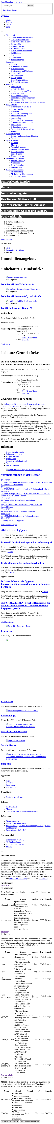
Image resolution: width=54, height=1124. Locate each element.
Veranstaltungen (12, 821)
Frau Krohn (27, 338)
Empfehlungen (8, 715)
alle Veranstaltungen (9, 525)
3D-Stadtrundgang (13, 842)
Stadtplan (9, 463)
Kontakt (9, 783)
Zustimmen (8, 888)
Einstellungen (7, 883)
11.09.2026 (5, 514)
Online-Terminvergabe (15, 452)
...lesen (10, 552)
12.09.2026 (5, 518)
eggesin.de (5, 16)
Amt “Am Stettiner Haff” (16, 844)
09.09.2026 (5, 509)
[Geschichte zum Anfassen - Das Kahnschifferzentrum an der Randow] (27, 727)
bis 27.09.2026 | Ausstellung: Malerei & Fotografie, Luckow (25, 489)
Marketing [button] (5, 932)
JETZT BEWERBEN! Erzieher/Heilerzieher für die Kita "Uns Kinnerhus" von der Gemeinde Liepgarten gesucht (25, 606)
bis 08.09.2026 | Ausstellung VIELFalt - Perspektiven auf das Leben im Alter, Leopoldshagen (25, 494)
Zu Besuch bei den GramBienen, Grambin (18, 511)
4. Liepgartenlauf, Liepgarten (12, 520)
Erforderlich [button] (6, 885)
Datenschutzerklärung (18, 878)
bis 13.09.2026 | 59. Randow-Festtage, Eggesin (20, 516)
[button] (4, 239)
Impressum (10, 785)
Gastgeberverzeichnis (14, 797)
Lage (8, 780)
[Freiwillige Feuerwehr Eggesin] (19, 626)
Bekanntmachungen (14, 454)
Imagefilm (6, 763)
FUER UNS (7, 701)
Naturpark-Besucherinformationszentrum (22, 811)
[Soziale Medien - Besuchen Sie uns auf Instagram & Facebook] (15, 740)
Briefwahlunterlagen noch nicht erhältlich (22, 563)
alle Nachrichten (7, 622)
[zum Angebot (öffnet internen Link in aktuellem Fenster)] (16, 277)
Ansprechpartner (12, 456)
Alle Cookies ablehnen (10, 1122)
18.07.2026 (5, 480)
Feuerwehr (6, 631)
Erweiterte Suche (10, 10)
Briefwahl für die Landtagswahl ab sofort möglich (26, 542)
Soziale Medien (8, 745)
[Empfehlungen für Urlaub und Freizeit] (22, 710)
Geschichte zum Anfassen (14, 731)
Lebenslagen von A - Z (15, 840)
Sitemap (9, 846)
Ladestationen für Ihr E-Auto (17, 830)
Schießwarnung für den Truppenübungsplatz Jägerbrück (28, 826)
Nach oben (5, 344)
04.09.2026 (5, 498)
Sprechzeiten (11, 459)
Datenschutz (11, 787)
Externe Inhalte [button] (7, 1075)
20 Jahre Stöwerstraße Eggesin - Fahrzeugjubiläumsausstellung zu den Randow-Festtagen (25, 584)
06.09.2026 (5, 502)
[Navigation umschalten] (2, 31)
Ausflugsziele (11, 807)
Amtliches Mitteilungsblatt (16, 461)
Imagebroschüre (12, 465)
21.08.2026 (5, 491)
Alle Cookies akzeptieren (30, 1122)
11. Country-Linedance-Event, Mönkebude (18, 500)
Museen (9, 809)
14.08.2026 (5, 487)
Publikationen (11, 828)
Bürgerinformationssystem (16, 823)
